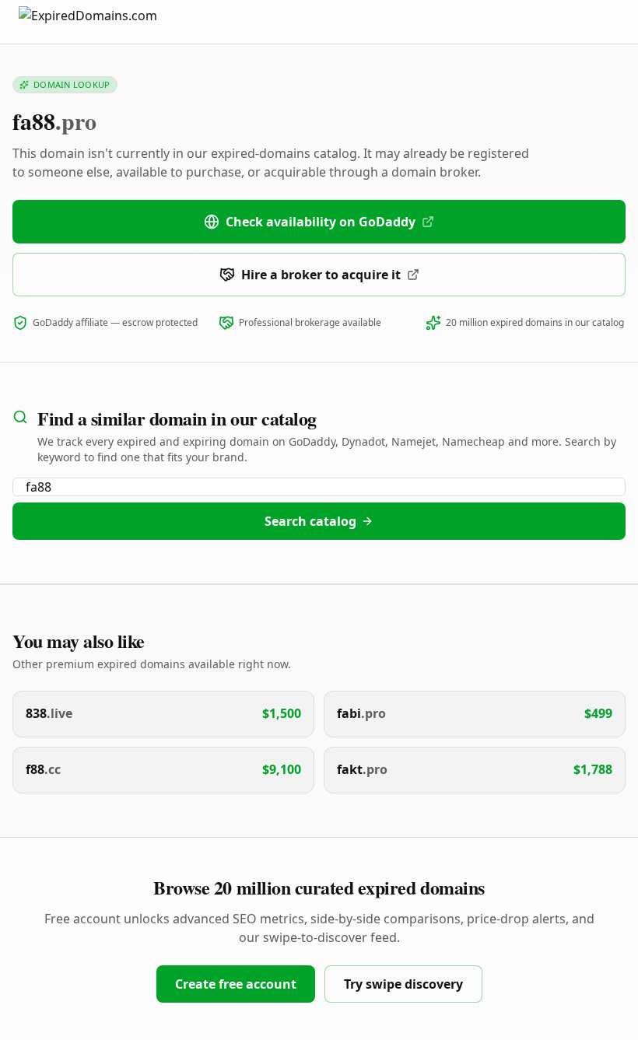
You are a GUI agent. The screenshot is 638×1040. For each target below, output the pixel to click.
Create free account (235, 984)
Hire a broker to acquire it (321, 274)
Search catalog (310, 521)
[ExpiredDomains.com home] (104, 21)
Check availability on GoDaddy (320, 221)
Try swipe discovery (403, 984)
